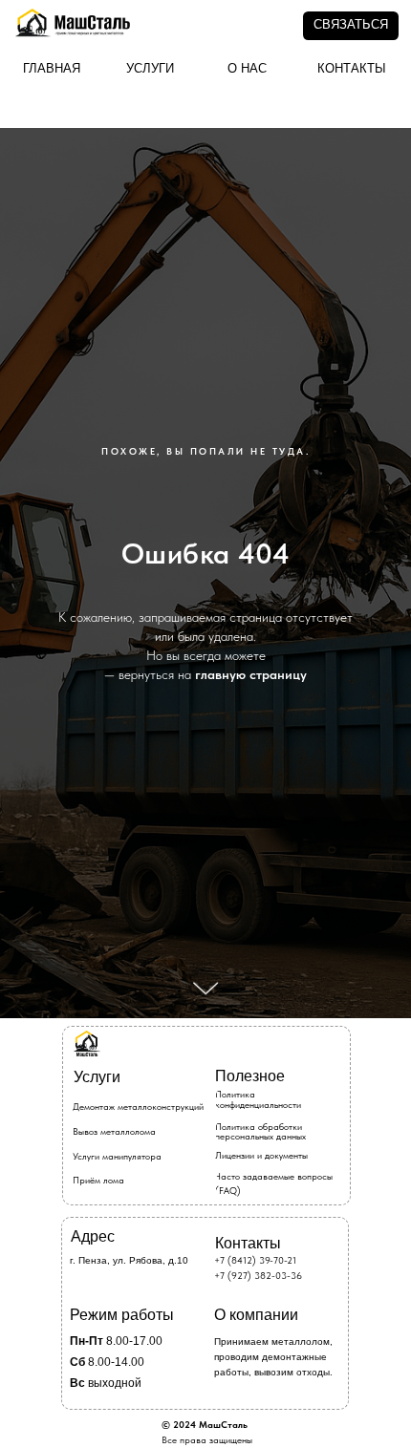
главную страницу (251, 953)
